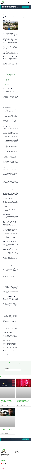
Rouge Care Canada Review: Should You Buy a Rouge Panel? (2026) (6, 402)
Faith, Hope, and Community (9, 78)
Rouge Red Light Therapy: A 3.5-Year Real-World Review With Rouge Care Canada (23, 402)
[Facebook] (27, 2)
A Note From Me (7, 80)
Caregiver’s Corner (8, 81)
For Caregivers (7, 76)
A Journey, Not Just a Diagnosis (10, 74)
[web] (28, 2)
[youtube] (26, 2)
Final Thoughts (7, 84)
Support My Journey (8, 79)
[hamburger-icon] (23, 2)
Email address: (7, 368)
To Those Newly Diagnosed (9, 75)
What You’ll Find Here (8, 73)
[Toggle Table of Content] (3, 70)
